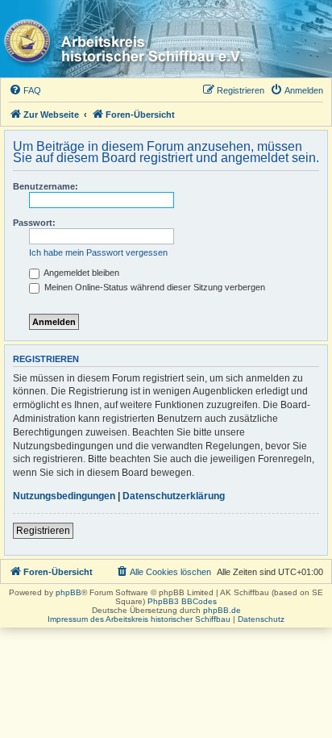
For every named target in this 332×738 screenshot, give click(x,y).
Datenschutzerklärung (173, 496)
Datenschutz (261, 619)
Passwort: (34, 222)
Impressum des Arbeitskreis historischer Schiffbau (139, 619)
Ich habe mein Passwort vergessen (98, 252)
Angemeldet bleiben (80, 272)
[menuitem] (25, 90)
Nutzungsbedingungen (64, 496)
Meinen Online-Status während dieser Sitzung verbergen (153, 287)
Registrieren (43, 530)
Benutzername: (45, 186)
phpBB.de (222, 610)
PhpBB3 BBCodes (182, 601)
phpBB (68, 592)
